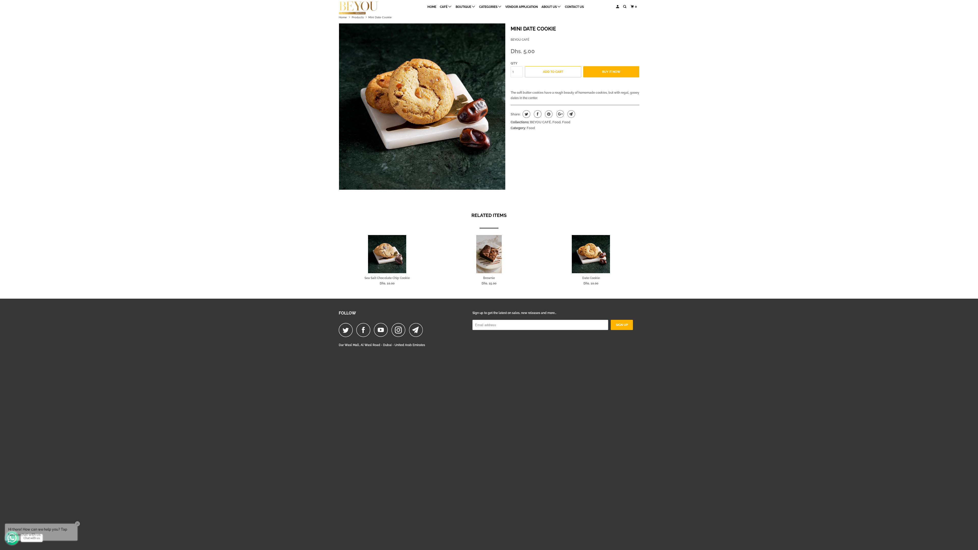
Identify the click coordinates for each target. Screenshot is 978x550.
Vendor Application (521, 7)
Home (431, 7)
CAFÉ (444, 7)
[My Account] (618, 7)
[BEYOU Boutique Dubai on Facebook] (364, 330)
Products (358, 17)
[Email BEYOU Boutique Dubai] (417, 330)
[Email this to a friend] (570, 114)
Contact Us (574, 7)
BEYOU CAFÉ (520, 40)
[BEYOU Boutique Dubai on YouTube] (382, 330)
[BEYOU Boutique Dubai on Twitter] (347, 330)
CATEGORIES (488, 7)
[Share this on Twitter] (525, 114)
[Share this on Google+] (559, 114)
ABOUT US (549, 7)
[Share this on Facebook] (537, 114)
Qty (514, 63)
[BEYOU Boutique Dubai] (365, 8)
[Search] (625, 7)
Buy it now (611, 72)
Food (556, 122)
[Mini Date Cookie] (422, 106)
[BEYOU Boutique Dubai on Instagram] (399, 330)
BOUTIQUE (464, 7)
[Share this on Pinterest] (548, 114)
